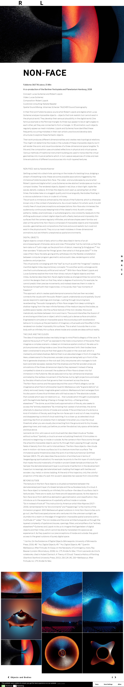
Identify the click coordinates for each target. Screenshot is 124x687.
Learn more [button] (61, 683)
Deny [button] (96, 684)
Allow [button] (119, 684)
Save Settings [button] (108, 684)
